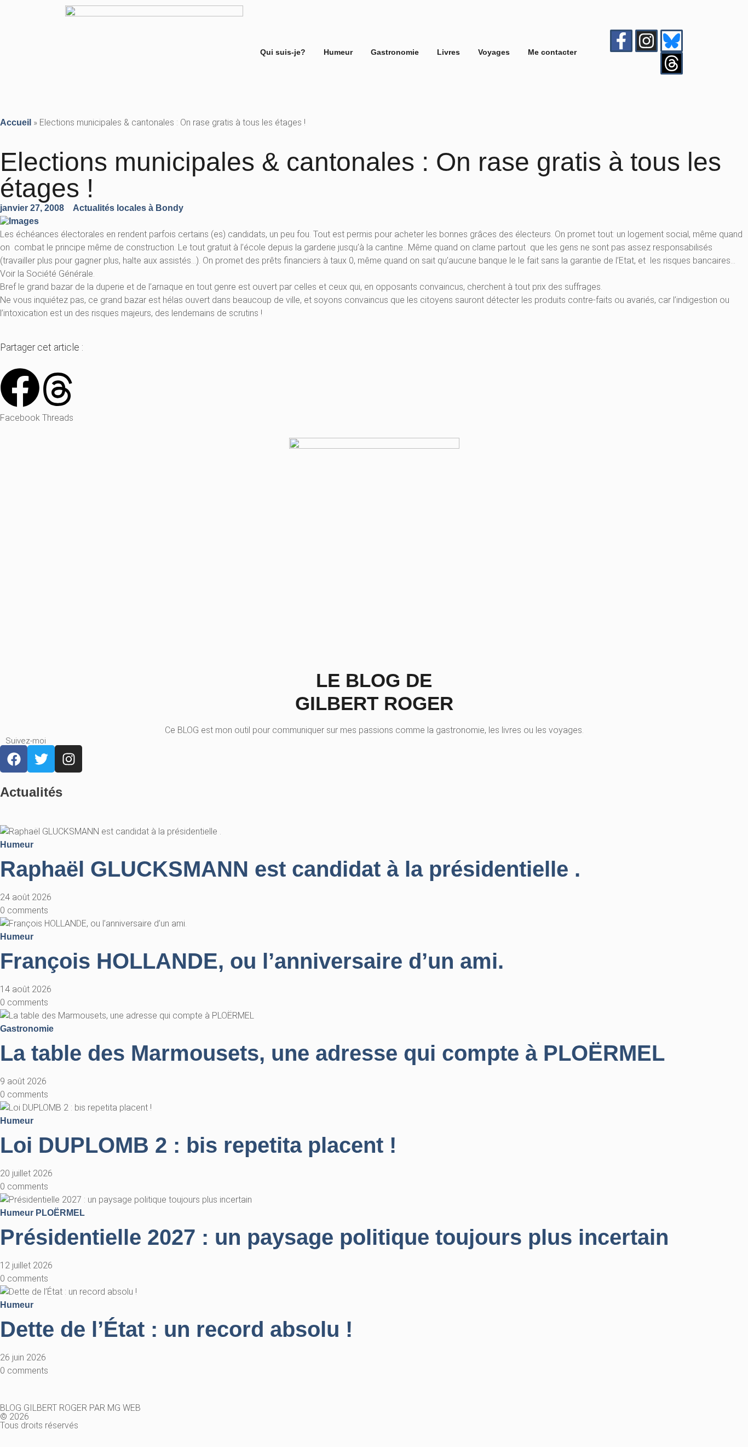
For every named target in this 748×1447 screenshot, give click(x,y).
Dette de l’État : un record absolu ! (176, 1329)
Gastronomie (395, 52)
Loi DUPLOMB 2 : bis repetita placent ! (198, 1145)
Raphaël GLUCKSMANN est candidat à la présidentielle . (290, 869)
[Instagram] (646, 41)
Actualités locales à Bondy (128, 208)
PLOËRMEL (60, 1212)
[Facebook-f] (621, 41)
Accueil (15, 122)
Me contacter (552, 52)
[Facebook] (13, 759)
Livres (448, 52)
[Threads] (671, 63)
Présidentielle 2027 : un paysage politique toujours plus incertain (334, 1237)
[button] (20, 396)
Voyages (494, 52)
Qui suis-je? (283, 52)
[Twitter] (41, 759)
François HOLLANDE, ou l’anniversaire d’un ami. (252, 961)
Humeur (338, 52)
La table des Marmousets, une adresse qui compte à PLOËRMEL (332, 1053)
